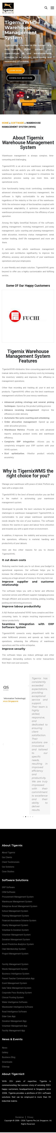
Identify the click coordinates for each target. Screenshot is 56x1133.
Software (17, 123)
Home (5, 123)
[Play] (28, 97)
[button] (16, 70)
